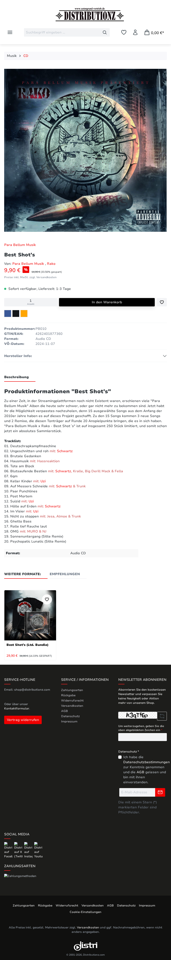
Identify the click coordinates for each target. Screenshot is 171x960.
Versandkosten (72, 706)
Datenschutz (70, 716)
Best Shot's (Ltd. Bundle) (27, 645)
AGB (64, 711)
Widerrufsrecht (72, 701)
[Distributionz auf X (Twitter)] (18, 850)
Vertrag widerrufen (23, 720)
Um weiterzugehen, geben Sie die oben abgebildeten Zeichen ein (141, 728)
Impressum (69, 721)
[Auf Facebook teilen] (7, 313)
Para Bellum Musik (20, 245)
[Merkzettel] (124, 32)
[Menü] (10, 32)
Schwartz (65, 451)
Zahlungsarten (72, 690)
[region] (85, 151)
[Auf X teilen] (16, 313)
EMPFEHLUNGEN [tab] (65, 574)
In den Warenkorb (107, 302)
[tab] (19, 377)
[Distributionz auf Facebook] (8, 850)
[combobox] (62, 32)
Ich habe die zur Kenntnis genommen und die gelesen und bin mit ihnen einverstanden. (146, 770)
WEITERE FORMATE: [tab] (22, 574)
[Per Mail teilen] (24, 313)
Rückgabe (68, 695)
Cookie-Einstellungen (85, 912)
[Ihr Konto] (135, 32)
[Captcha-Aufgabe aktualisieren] (162, 716)
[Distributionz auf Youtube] (38, 850)
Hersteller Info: (18, 356)
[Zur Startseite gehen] (85, 14)
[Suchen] (105, 32)
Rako (51, 263)
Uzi (43, 481)
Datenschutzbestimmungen (146, 762)
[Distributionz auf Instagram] (28, 850)
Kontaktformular (16, 708)
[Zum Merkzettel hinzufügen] (162, 302)
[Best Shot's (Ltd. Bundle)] (30, 615)
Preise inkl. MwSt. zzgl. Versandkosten (30, 277)
